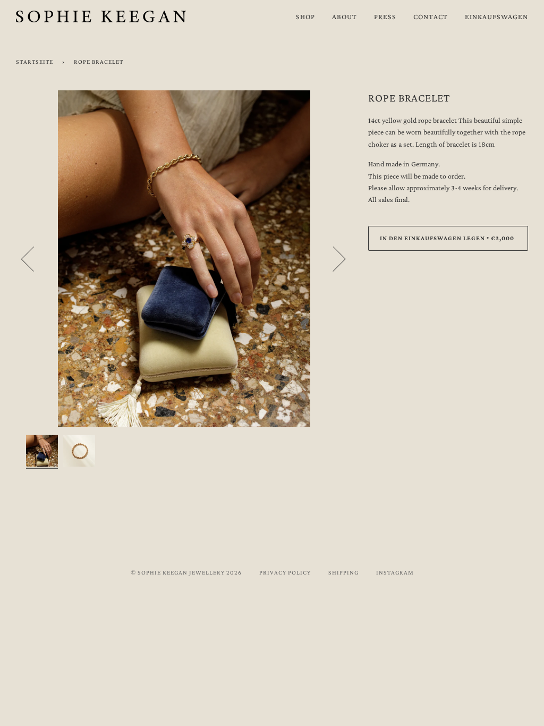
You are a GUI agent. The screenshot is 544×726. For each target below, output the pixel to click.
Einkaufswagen (496, 16)
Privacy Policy (285, 572)
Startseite (34, 61)
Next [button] (332, 258)
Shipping (343, 572)
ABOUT (344, 16)
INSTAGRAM (395, 572)
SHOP (305, 16)
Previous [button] (34, 258)
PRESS (385, 16)
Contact (430, 16)
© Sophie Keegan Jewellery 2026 (186, 572)
